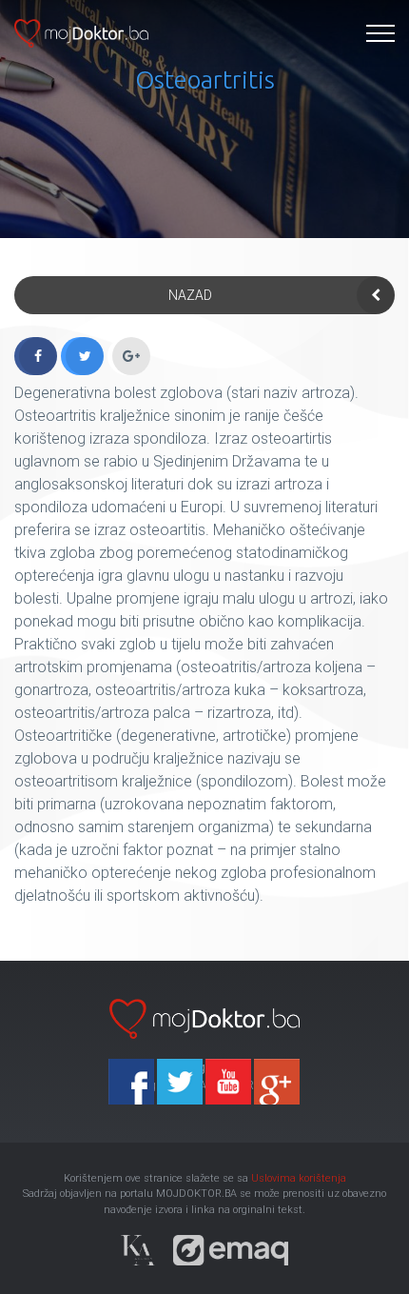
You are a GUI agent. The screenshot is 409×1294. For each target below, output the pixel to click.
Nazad (190, 295)
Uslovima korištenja (298, 1178)
